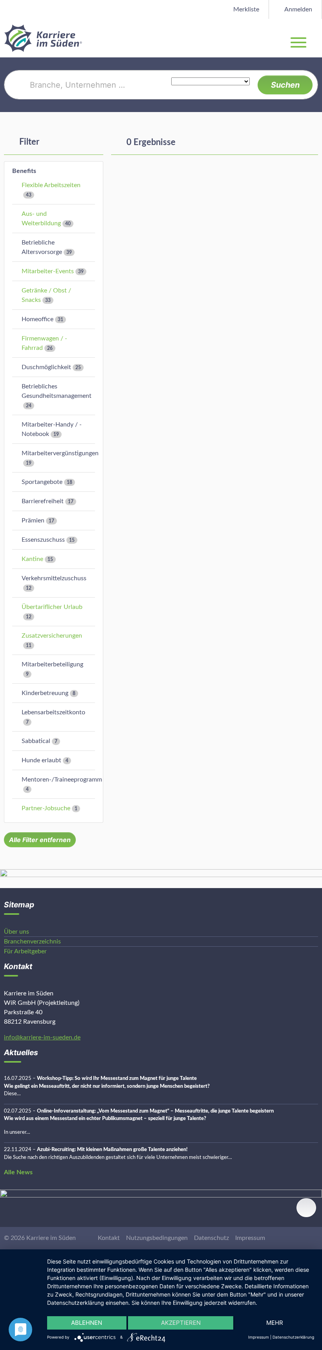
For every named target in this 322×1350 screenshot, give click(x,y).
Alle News (18, 1172)
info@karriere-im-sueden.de (42, 1037)
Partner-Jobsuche (46, 808)
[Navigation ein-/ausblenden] (315, 38)
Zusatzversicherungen (52, 636)
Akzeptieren (181, 1322)
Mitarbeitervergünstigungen (60, 453)
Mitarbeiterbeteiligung (52, 664)
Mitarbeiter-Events (48, 271)
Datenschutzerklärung (293, 1337)
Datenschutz (211, 1238)
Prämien (33, 520)
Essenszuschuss (43, 540)
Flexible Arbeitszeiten (51, 185)
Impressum (250, 1238)
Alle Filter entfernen (40, 840)
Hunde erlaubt (41, 760)
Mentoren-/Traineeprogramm (62, 779)
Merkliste (245, 9)
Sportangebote (42, 482)
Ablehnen (86, 1322)
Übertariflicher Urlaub (52, 607)
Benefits (24, 171)
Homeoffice (37, 319)
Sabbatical (36, 741)
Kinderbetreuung (45, 693)
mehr (274, 1322)
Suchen (285, 85)
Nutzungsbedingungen (157, 1238)
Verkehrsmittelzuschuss (54, 578)
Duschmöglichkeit (46, 367)
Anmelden (297, 9)
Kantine (32, 559)
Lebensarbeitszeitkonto (53, 712)
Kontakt (109, 1238)
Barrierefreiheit (43, 501)
